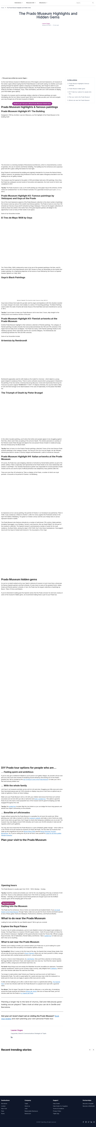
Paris (2, 1111)
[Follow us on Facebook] (83, 1122)
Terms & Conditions (58, 1108)
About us (27, 1106)
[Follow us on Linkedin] (91, 1122)
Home (2, 7)
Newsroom (28, 1113)
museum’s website (34, 818)
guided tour (12, 806)
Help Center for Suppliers (60, 1106)
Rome (2, 1113)
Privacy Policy (57, 1111)
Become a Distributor (89, 1106)
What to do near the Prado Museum (79, 100)
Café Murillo (30, 959)
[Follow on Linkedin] (12, 1037)
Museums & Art (30, 2)
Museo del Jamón (31, 991)
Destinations (18, 2)
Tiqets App (56, 1113)
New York (4, 1108)
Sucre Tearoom (29, 953)
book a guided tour (40, 799)
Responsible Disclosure (31, 1111)
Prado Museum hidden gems (77, 88)
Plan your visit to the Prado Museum (79, 97)
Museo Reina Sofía (29, 831)
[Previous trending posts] (89, 1049)
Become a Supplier (88, 1103)
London (3, 1106)
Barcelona (4, 1103)
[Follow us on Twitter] (88, 1122)
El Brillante (53, 968)
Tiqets (26, 1103)
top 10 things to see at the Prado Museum (35, 779)
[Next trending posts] (93, 1049)
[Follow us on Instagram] (86, 1122)
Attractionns (42, 2)
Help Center (56, 1103)
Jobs (26, 1108)
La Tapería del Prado (27, 993)
